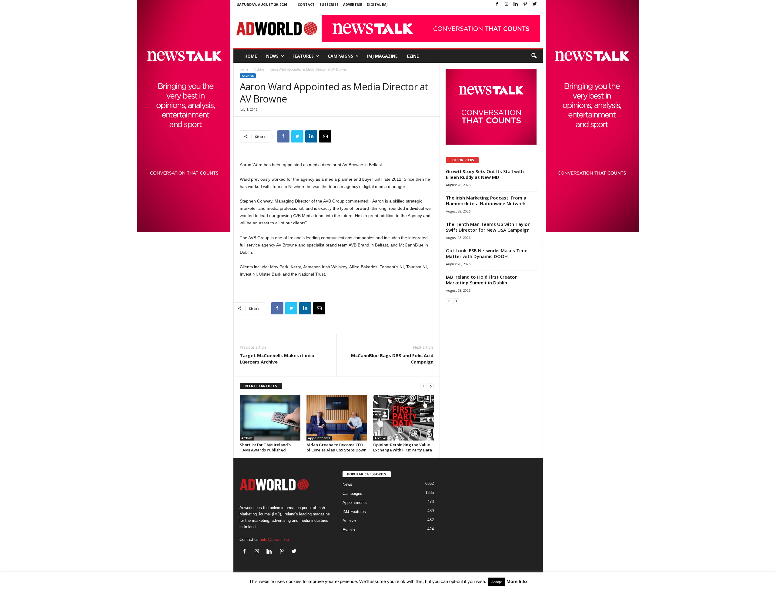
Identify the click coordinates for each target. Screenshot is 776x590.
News (272, 56)
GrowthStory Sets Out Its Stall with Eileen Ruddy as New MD (485, 174)
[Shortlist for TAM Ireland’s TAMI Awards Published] (270, 418)
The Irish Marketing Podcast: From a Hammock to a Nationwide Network (486, 200)
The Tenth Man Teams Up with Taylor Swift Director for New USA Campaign (488, 227)
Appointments (319, 438)
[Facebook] (497, 4)
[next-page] (431, 386)
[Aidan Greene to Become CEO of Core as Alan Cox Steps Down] (336, 418)
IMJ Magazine (382, 56)
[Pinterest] (525, 4)
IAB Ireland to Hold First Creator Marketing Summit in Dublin (481, 280)
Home (250, 56)
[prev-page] (423, 386)
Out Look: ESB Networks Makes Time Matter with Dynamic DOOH (486, 253)
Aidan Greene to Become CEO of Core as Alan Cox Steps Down (336, 447)
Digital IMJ (377, 4)
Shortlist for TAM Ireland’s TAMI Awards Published (265, 447)
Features (303, 56)
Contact (306, 4)
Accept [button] (496, 582)
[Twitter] (534, 4)
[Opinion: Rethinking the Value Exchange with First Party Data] (403, 418)
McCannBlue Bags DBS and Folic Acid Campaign (392, 358)
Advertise (352, 4)
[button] (533, 56)
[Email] (325, 136)
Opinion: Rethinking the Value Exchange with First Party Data (402, 447)
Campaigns (340, 56)
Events (349, 530)
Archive (259, 69)
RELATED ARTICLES (261, 386)
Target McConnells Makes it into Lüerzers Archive (277, 358)
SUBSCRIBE (328, 4)
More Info (517, 581)
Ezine (413, 56)
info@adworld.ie (275, 539)
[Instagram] (506, 4)
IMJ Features (354, 511)
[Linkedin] (516, 4)
